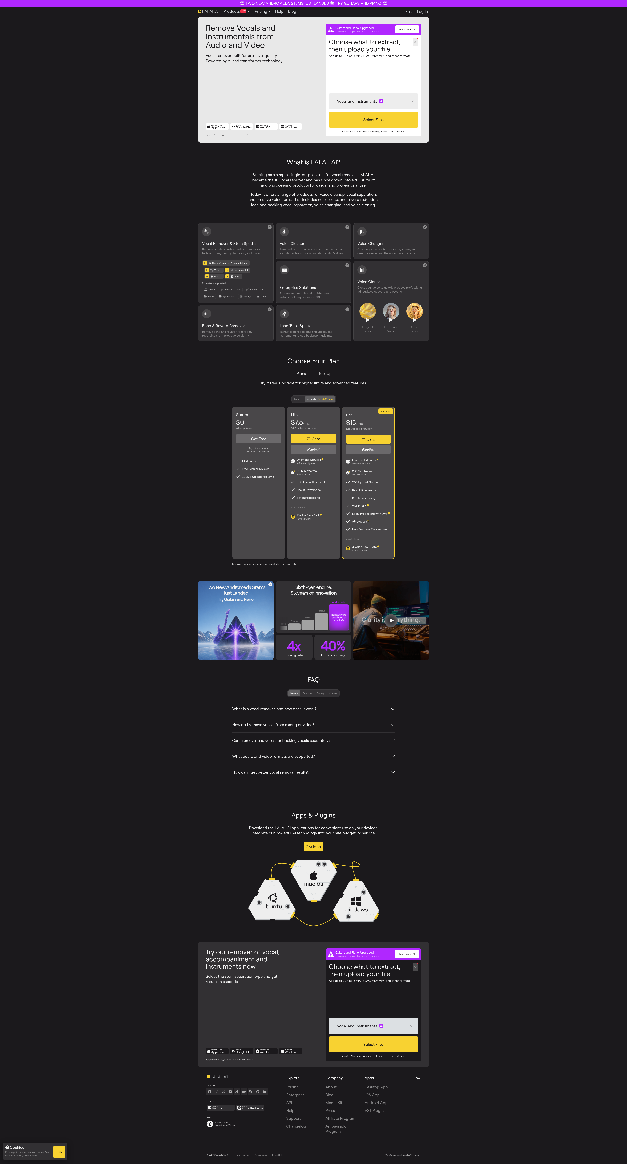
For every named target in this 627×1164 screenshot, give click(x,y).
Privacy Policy (291, 564)
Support (293, 1118)
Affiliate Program (340, 1118)
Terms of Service (245, 135)
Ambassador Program (336, 1129)
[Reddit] (244, 1091)
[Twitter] (223, 1091)
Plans (301, 373)
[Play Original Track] (368, 320)
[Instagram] (216, 1091)
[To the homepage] (237, 1076)
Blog (329, 1094)
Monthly (298, 399)
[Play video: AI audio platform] (391, 620)
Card (316, 438)
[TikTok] (237, 1091)
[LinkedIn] (264, 1091)
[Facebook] (209, 1091)
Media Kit (333, 1102)
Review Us (415, 1155)
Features (307, 693)
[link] (251, 1091)
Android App (376, 1102)
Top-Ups (325, 373)
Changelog (296, 1126)
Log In (422, 11)
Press (330, 1110)
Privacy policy (261, 1155)
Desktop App (376, 1087)
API (289, 1102)
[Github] (257, 1091)
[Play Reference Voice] (391, 320)
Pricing (320, 693)
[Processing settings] (415, 42)
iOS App (372, 1094)
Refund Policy (274, 564)
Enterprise (295, 1094)
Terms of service (241, 1155)
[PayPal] (313, 449)
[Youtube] (230, 1091)
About (331, 1087)
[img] (334, 101)
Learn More (405, 29)
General (294, 693)
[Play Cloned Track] (415, 320)
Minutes (333, 693)
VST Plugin (374, 1110)
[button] (373, 120)
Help (290, 1110)
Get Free (258, 438)
